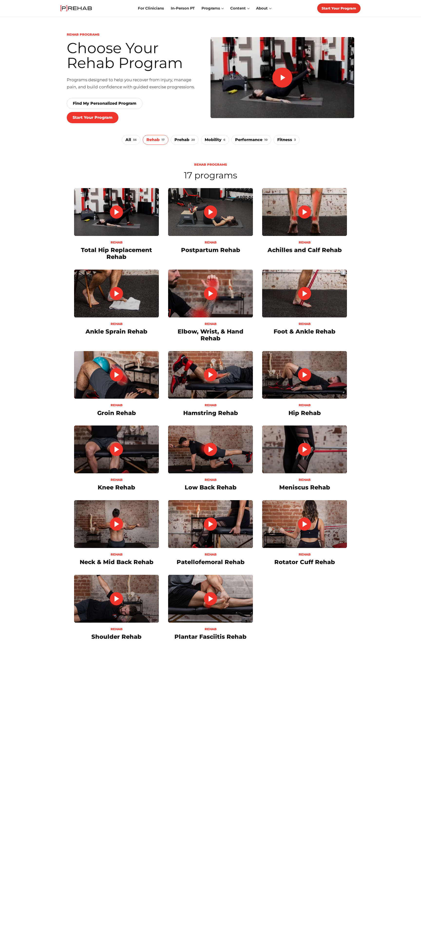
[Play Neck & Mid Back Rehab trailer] (116, 524)
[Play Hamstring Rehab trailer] (210, 375)
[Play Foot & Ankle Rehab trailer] (304, 293)
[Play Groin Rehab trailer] (116, 375)
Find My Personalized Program (104, 103)
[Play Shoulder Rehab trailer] (116, 599)
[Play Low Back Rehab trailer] (210, 449)
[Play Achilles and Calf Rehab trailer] (304, 212)
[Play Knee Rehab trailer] (116, 449)
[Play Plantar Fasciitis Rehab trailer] (210, 599)
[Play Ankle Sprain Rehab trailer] (116, 293)
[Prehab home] (76, 8)
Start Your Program (339, 8)
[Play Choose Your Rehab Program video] (282, 77)
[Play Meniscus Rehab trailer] (304, 449)
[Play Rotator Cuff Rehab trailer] (304, 524)
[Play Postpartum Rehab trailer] (210, 212)
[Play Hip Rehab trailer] (304, 375)
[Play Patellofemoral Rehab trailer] (210, 524)
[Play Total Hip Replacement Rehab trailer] (116, 212)
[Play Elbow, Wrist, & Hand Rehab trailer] (210, 293)
